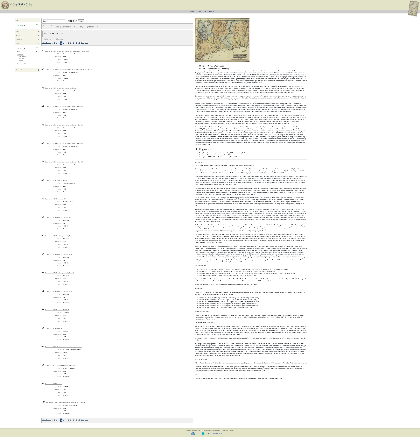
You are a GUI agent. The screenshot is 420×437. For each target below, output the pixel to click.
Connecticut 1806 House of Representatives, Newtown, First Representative (67, 51)
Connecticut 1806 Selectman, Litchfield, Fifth (58, 217)
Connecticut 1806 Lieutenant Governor (56, 180)
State (17, 20)
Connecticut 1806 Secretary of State (55, 199)
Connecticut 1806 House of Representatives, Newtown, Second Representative (68, 69)
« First (43, 43)
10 (73, 43)
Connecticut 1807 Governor (53, 384)
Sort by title (47, 39)
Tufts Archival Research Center (212, 430)
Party (17, 43)
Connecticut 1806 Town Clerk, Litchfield (57, 310)
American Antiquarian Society (193, 430)
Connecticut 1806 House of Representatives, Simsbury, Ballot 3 (64, 125)
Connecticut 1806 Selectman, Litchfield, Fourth (59, 254)
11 (76, 43)
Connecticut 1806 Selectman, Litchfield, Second (59, 273)
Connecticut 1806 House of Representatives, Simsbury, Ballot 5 (64, 162)
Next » (61, 33)
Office (18, 35)
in (66, 21)
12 (79, 43)
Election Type (20, 70)
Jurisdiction (19, 39)
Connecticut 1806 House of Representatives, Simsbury (61, 88)
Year (17, 31)
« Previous (45, 33)
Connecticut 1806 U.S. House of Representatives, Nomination (63, 347)
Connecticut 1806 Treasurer (53, 328)
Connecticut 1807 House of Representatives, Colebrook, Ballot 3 (65, 402)
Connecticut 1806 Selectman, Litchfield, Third (58, 291)
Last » (86, 43)
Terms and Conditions (228, 430)
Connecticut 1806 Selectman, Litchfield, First (58, 236)
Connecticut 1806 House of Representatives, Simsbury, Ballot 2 (64, 106)
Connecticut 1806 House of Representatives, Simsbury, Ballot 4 (64, 143)
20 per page (60, 39)
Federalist (20, 51)
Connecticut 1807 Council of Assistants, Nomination (60, 365)
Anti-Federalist (21, 64)
